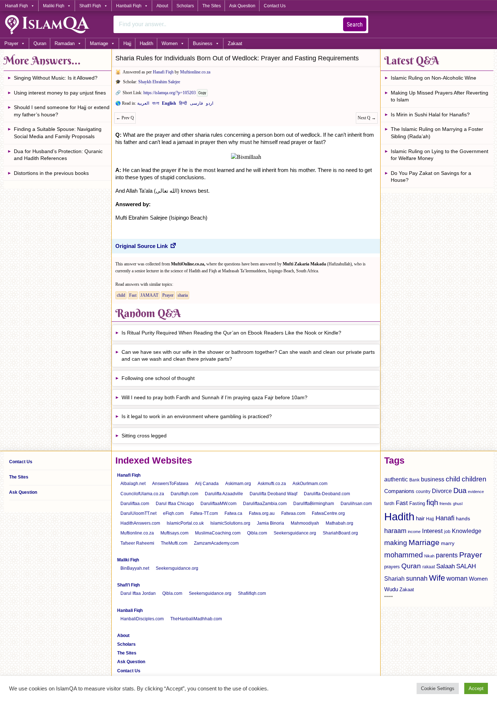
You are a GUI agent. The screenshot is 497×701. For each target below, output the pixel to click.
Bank (414, 479)
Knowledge (466, 531)
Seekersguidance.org (295, 533)
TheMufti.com (174, 543)
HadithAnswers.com (140, 523)
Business (202, 43)
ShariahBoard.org (340, 533)
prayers (392, 566)
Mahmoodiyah (305, 523)
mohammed (403, 555)
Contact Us (275, 5)
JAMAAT (149, 295)
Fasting (417, 503)
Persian (196, 105)
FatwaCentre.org (328, 513)
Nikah (429, 556)
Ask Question (242, 5)
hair (420, 518)
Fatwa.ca (233, 513)
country (423, 491)
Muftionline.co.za (195, 72)
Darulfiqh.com (184, 493)
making (395, 542)
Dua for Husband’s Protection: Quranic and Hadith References (58, 154)
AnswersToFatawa (170, 483)
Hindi (183, 105)
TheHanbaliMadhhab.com (196, 618)
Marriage (99, 43)
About (162, 5)
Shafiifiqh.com (252, 593)
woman (457, 578)
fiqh (432, 502)
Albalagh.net (133, 483)
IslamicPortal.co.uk (185, 523)
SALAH (466, 566)
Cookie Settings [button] (437, 688)
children (474, 479)
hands (463, 518)
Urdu (209, 105)
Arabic (143, 105)
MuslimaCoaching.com (217, 533)
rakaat (428, 566)
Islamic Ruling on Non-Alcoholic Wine (433, 78)
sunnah (417, 578)
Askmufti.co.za (272, 483)
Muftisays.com (174, 533)
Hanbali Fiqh (129, 5)
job (447, 531)
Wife (437, 577)
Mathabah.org (339, 523)
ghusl (457, 503)
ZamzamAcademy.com (216, 543)
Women (170, 43)
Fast (132, 295)
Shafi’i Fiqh (128, 585)
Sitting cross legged (144, 435)
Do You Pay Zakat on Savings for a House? (431, 176)
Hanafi (445, 518)
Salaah (445, 566)
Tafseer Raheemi (137, 543)
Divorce (442, 491)
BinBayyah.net (134, 568)
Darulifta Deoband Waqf (273, 493)
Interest (432, 530)
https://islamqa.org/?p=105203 (169, 92)
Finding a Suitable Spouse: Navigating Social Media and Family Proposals (58, 132)
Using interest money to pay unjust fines (60, 93)
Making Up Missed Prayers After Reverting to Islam (439, 96)
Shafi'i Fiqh (90, 5)
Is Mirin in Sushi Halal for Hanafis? (430, 114)
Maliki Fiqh (53, 5)
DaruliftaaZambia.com (265, 503)
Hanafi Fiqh (16, 5)
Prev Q (125, 117)
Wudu (391, 589)
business (432, 479)
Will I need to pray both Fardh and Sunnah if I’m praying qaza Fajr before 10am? (214, 397)
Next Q (367, 117)
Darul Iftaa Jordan (138, 593)
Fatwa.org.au (262, 513)
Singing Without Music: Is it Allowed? (56, 78)
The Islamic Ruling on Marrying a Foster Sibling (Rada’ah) (437, 132)
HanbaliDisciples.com (142, 618)
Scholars (185, 5)
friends (446, 503)
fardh (389, 503)
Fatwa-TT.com (204, 513)
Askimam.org (238, 483)
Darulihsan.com (356, 503)
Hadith (146, 43)
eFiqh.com (173, 513)
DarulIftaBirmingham (313, 503)
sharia (183, 295)
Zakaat (235, 43)
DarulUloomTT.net (138, 513)
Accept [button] (476, 688)
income (414, 531)
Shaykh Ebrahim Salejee (159, 81)
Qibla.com (257, 533)
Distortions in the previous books (51, 173)
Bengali (155, 105)
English (169, 105)
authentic (396, 479)
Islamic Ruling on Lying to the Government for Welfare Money (439, 154)
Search (355, 24)
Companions (399, 491)
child (121, 295)
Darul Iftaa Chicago (175, 503)
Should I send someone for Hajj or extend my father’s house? (62, 110)
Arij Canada (207, 483)
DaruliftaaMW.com (218, 503)
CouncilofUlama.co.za (142, 493)
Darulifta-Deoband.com (327, 493)
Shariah (394, 578)
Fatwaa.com (293, 513)
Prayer (11, 43)
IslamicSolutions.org (230, 523)
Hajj (127, 43)
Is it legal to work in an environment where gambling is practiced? (197, 416)
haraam (395, 530)
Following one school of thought (158, 378)
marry (447, 543)
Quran (39, 43)
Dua (459, 490)
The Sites (211, 5)
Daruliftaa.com (134, 503)
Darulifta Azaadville (224, 493)
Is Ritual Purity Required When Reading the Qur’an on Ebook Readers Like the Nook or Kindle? (231, 333)
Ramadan (65, 43)
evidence (476, 491)
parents (447, 555)
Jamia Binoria (270, 523)
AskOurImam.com (310, 483)
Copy (202, 93)
